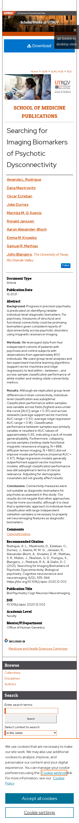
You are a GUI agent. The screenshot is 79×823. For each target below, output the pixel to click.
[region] (39, 780)
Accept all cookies (39, 798)
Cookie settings (53, 773)
